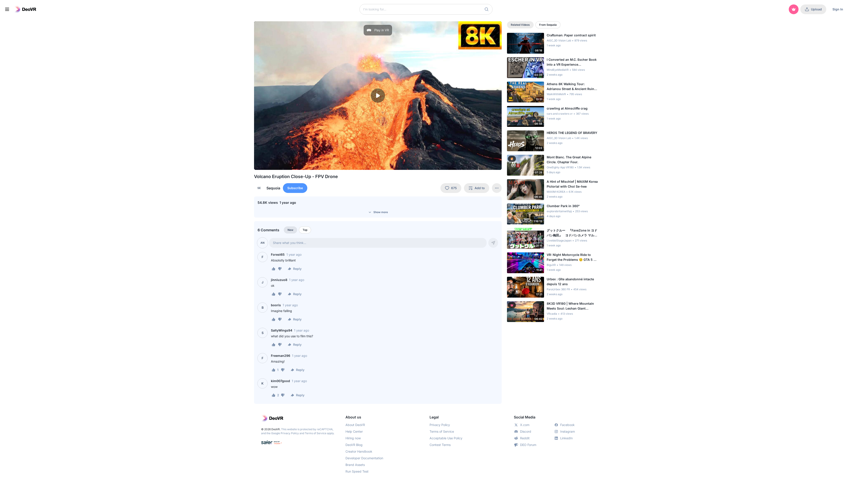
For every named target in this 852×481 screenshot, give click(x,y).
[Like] (273, 268)
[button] (486, 9)
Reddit (525, 438)
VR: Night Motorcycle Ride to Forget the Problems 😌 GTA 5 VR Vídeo (572, 257)
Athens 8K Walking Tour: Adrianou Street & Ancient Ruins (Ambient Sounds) (571, 86)
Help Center (354, 431)
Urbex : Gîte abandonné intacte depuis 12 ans (570, 281)
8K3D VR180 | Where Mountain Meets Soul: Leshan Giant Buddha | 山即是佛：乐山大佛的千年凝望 (571, 306)
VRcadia (552, 313)
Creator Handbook (358, 451)
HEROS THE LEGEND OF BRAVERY (572, 133)
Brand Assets (355, 465)
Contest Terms (440, 445)
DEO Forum (528, 445)
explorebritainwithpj (559, 211)
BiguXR (551, 265)
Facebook (567, 425)
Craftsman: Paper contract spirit (571, 35)
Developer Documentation (364, 458)
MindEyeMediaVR (558, 69)
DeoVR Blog (354, 445)
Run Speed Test (357, 471)
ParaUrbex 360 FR (558, 289)
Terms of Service (315, 433)
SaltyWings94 (281, 330)
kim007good (280, 381)
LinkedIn (566, 438)
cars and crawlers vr (560, 113)
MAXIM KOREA (556, 191)
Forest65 (278, 254)
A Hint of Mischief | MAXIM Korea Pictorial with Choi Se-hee (572, 184)
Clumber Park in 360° (563, 206)
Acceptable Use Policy (446, 438)
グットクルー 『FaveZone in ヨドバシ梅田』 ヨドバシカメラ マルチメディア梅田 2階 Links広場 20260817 (572, 233)
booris (276, 305)
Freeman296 (280, 355)
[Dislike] (279, 268)
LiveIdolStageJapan (559, 240)
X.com (524, 425)
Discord (525, 431)
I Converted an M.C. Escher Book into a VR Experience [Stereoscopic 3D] (572, 62)
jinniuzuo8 (279, 280)
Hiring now (353, 438)
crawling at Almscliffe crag (567, 108)
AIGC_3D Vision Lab (559, 40)
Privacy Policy (290, 433)
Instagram (567, 431)
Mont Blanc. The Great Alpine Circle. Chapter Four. (569, 159)
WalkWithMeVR (556, 94)
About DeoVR (355, 425)
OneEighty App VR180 (560, 167)
